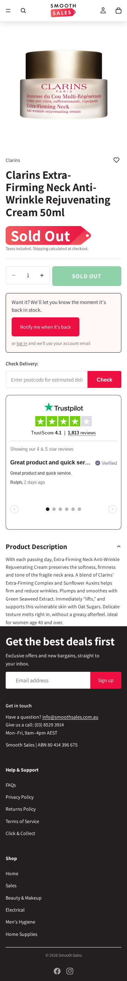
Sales (11, 886)
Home (12, 873)
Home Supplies (21, 934)
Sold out (86, 276)
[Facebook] (57, 971)
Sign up (106, 680)
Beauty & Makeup (24, 898)
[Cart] (118, 10)
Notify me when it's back (45, 327)
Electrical (15, 910)
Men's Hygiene (20, 922)
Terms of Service (22, 821)
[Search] (23, 10)
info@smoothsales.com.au (70, 717)
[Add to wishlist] (116, 160)
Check (104, 380)
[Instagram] (70, 971)
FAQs (11, 785)
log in (22, 343)
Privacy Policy (20, 797)
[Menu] (8, 10)
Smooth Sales (70, 955)
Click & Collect (20, 833)
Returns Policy (21, 809)
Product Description (36, 546)
